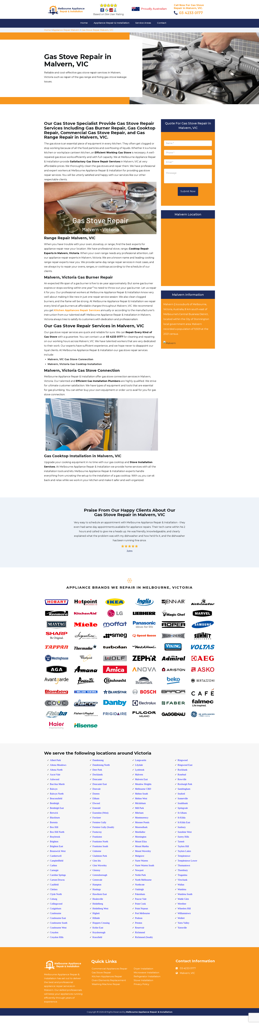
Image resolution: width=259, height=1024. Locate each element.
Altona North (56, 769)
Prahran (138, 918)
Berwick (54, 813)
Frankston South (100, 846)
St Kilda (181, 817)
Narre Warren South (144, 865)
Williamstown (184, 913)
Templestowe (184, 856)
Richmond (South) (144, 937)
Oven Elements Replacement (109, 980)
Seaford (181, 793)
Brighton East (56, 846)
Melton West (141, 798)
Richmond (140, 932)
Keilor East (97, 927)
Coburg (53, 899)
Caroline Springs (58, 875)
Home (84, 22)
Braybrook (55, 836)
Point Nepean (141, 908)
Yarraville (182, 927)
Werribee (182, 903)
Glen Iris (96, 860)
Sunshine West (185, 832)
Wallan (181, 884)
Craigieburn (55, 908)
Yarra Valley (183, 923)
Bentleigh (54, 803)
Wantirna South (185, 894)
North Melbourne (143, 880)
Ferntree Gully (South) (103, 827)
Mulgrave (139, 856)
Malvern (139, 774)
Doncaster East (99, 784)
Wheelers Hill (184, 908)
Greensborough (99, 875)
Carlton (53, 865)
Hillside (96, 918)
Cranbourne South (58, 923)
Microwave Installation (146, 972)
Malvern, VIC (187, 973)
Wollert (181, 918)
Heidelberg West (100, 908)
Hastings (96, 889)
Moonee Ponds (142, 822)
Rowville (182, 779)
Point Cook (140, 903)
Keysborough (98, 932)
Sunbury (182, 827)
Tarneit (181, 841)
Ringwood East (185, 765)
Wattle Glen (183, 899)
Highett (96, 913)
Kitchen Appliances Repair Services (77, 310)
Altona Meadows (58, 765)
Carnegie (54, 870)
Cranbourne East (58, 918)
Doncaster (97, 779)
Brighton (54, 841)
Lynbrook (139, 769)
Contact (161, 22)
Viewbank (182, 880)
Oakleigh (139, 889)
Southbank (183, 803)
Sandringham (184, 789)
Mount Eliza (141, 841)
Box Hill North (57, 832)
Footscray (97, 832)
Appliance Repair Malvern (66, 30)
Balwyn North (57, 793)
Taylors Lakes (184, 851)
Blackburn (55, 817)
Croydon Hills (56, 937)
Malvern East (141, 779)
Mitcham (139, 813)
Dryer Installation (143, 968)
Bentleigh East (57, 808)
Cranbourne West (58, 927)
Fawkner (96, 817)
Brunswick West (57, 851)
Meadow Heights (143, 784)
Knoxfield (97, 937)
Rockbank (182, 769)
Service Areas (143, 22)
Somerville (183, 798)
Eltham (95, 798)
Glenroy (96, 870)
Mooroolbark (141, 827)
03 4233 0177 (191, 13)
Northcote (139, 884)
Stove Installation (143, 980)
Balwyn (53, 789)
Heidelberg (97, 903)
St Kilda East (184, 822)
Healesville (97, 899)
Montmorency (141, 817)
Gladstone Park (99, 856)
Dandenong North (101, 765)
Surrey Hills (183, 836)
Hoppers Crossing (101, 923)
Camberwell (55, 856)
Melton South (141, 793)
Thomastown (184, 865)
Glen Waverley (99, 865)
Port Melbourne (142, 913)
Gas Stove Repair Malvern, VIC (97, 30)
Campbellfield (56, 860)
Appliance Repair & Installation (111, 22)
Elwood (96, 803)
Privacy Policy (141, 984)
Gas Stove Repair (101, 972)
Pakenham (140, 894)
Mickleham (140, 803)
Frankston (97, 836)
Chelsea (53, 889)
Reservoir (139, 927)
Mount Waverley (143, 851)
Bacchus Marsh (57, 784)
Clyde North (56, 894)
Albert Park (55, 760)
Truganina (182, 875)
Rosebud (182, 774)
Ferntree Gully (99, 822)
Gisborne (96, 851)
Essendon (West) (100, 813)
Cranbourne (55, 913)
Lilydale (139, 765)
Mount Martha (142, 846)
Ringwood (183, 760)
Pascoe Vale (140, 899)
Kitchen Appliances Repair (107, 976)
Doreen (96, 793)
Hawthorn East (99, 894)
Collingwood (56, 903)
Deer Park (97, 769)
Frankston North (100, 841)
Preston (138, 923)
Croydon (54, 932)
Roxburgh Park (185, 784)
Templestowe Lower (187, 860)
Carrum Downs (57, 880)
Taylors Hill (183, 846)
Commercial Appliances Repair (109, 968)
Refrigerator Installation (147, 976)
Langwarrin (140, 760)
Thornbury (183, 870)
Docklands (97, 774)
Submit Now (187, 191)
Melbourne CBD (143, 789)
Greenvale (97, 880)
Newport (139, 870)
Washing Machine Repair (106, 984)
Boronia (54, 822)
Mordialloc (140, 832)
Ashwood (54, 779)
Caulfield (54, 884)
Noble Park (140, 875)
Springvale (183, 808)
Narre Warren (141, 860)
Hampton (96, 884)
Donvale (96, 789)
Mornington (140, 836)
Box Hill (54, 827)
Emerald (96, 808)
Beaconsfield (56, 798)
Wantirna (182, 889)
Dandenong (98, 760)
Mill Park (139, 808)
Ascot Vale (55, 774)
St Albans (182, 813)
